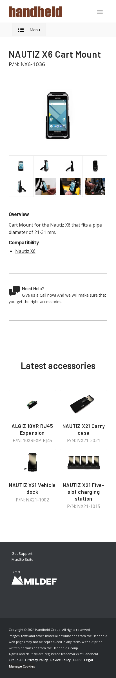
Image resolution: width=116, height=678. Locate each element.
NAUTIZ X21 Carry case (84, 429)
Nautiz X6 (25, 251)
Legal (88, 660)
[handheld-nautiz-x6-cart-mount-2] (45, 165)
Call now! (48, 295)
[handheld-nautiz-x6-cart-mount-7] (70, 186)
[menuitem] (99, 12)
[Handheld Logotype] (48, 11)
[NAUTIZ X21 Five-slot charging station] (83, 462)
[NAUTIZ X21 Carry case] (83, 403)
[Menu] (99, 12)
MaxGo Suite (23, 559)
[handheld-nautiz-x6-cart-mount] (58, 115)
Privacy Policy (37, 660)
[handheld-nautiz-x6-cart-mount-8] (95, 186)
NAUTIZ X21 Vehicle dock (32, 488)
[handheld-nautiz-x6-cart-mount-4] (70, 165)
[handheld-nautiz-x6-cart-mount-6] (45, 186)
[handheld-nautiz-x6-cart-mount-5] (95, 165)
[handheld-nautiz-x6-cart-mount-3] (21, 186)
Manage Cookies (22, 666)
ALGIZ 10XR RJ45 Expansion (32, 429)
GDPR (77, 660)
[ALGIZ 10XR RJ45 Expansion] (32, 403)
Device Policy (60, 660)
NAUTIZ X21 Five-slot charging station (83, 491)
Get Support (22, 553)
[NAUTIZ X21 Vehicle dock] (32, 462)
